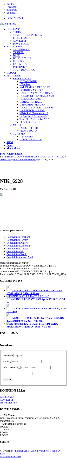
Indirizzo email (11, 367)
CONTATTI (6, 399)
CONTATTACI (15, 18)
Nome (7, 361)
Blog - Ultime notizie (11, 153)
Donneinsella (22, 450)
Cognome (8, 355)
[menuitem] (37, 18)
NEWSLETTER (8, 402)
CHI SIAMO (7, 396)
